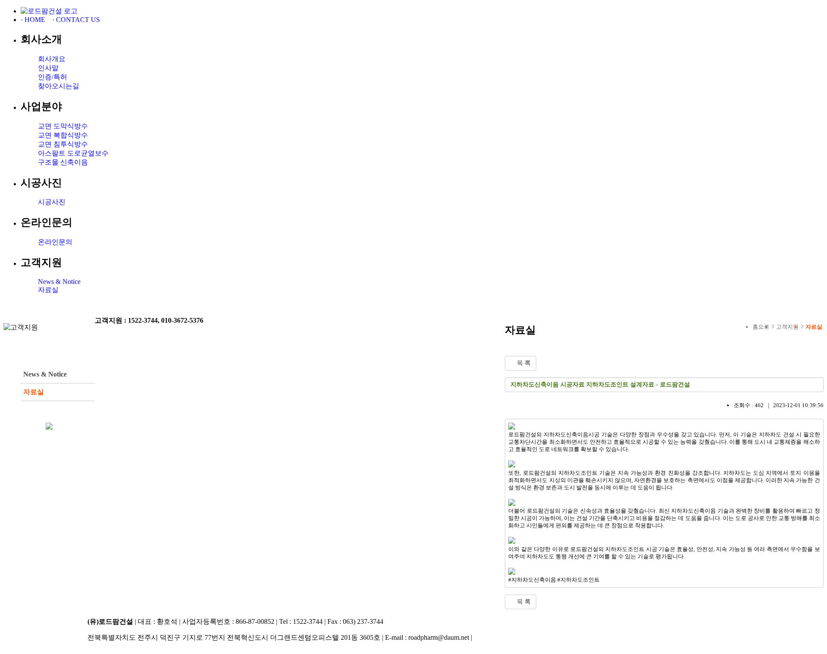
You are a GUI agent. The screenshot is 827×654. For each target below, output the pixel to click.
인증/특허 (52, 77)
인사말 (48, 68)
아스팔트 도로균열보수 (73, 153)
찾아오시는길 (58, 86)
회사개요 (51, 58)
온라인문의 (55, 242)
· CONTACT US (76, 19)
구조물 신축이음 (63, 162)
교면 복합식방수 (63, 135)
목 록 (523, 363)
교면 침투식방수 (63, 144)
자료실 (48, 289)
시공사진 (51, 202)
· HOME (33, 19)
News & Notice (59, 281)
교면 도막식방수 (63, 126)
